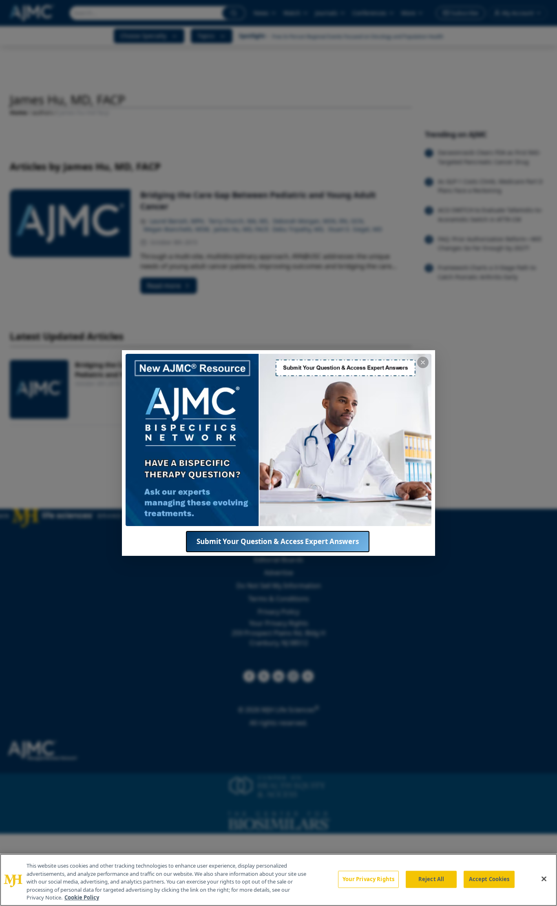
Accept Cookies (489, 879)
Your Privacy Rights (368, 879)
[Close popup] (423, 362)
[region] (278, 880)
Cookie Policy (81, 897)
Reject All (431, 879)
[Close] (544, 879)
